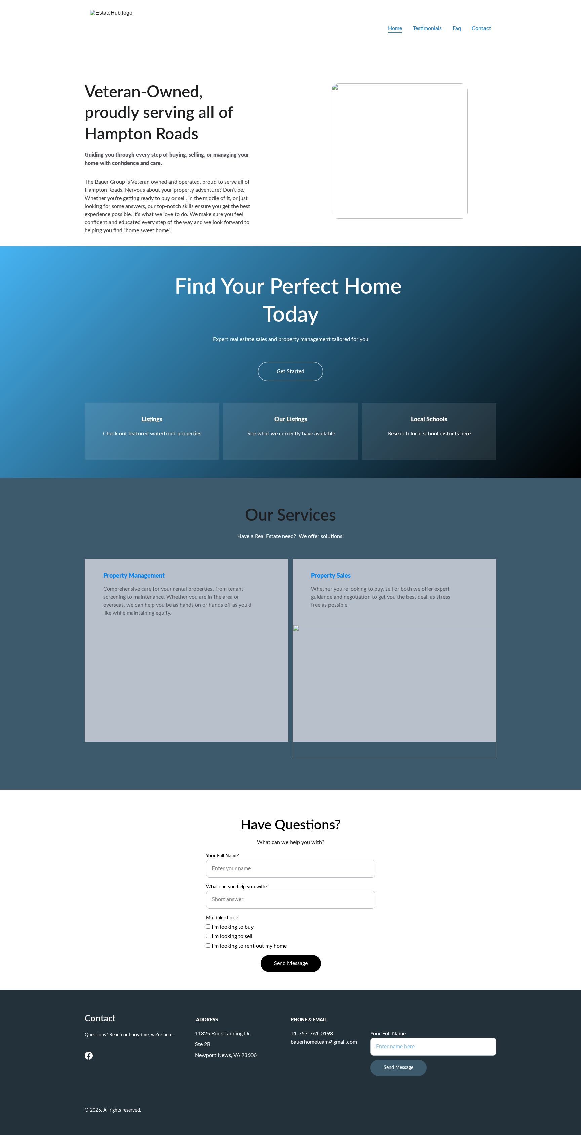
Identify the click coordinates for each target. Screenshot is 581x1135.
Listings (152, 420)
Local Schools (429, 420)
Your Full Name (388, 1033)
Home (395, 28)
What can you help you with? (236, 887)
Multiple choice (222, 918)
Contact (481, 28)
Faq (457, 28)
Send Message (291, 963)
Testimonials (427, 28)
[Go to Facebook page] (89, 1056)
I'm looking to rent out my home (248, 946)
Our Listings (290, 420)
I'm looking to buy (232, 927)
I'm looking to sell (231, 936)
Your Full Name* (223, 856)
